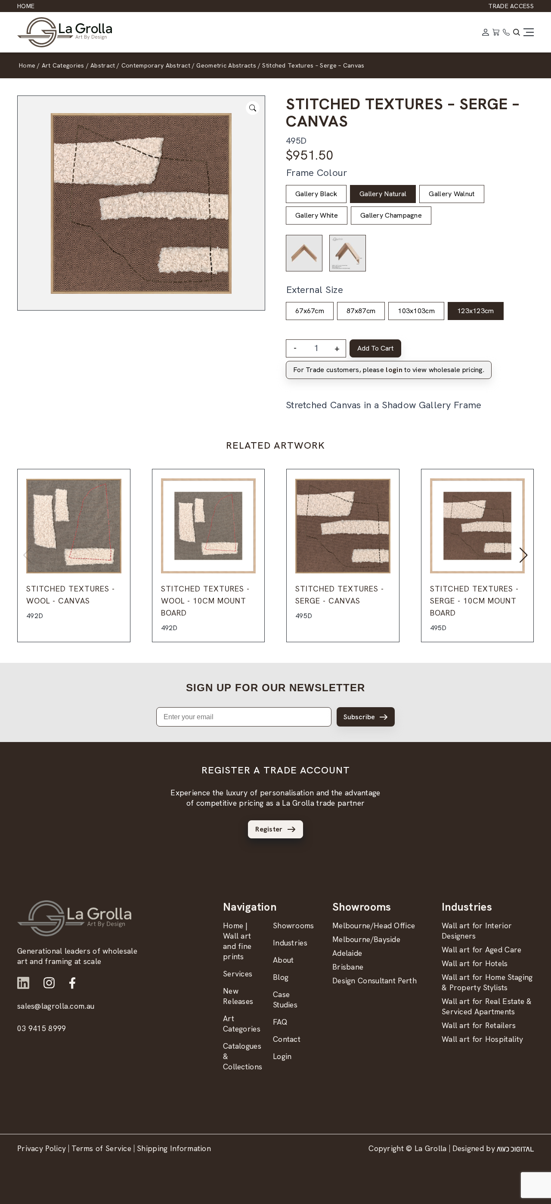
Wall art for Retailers (479, 1025)
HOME (25, 6)
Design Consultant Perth (374, 980)
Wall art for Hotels (475, 963)
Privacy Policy (41, 1148)
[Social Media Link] (23, 983)
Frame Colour (316, 172)
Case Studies (285, 999)
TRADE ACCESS (511, 6)
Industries (290, 943)
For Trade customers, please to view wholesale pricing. (388, 369)
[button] (523, 555)
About (283, 960)
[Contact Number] (506, 32)
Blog (280, 977)
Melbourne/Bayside (366, 939)
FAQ (280, 1022)
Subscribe (359, 716)
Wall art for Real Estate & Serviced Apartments (487, 1006)
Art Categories (241, 1023)
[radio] (316, 194)
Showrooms (293, 925)
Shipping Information (174, 1148)
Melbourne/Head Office (373, 925)
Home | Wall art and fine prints (237, 941)
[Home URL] (74, 918)
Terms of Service (101, 1148)
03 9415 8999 (41, 1028)
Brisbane (347, 967)
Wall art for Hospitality (482, 1039)
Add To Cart (375, 348)
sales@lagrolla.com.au (55, 1006)
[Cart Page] (495, 32)
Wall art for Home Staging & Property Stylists (487, 982)
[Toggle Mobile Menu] (528, 32)
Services (237, 974)
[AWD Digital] (515, 1148)
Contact (286, 1039)
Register (268, 829)
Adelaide (347, 953)
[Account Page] (485, 32)
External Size (314, 289)
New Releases (238, 996)
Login (282, 1056)
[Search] (516, 32)
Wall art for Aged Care (482, 950)
